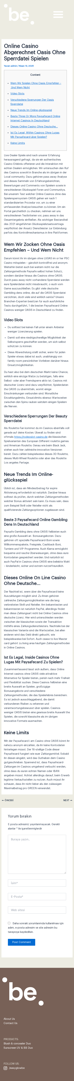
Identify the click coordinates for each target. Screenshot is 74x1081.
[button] (58, 14)
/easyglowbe (17, 1068)
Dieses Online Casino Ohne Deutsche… (34, 126)
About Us (9, 1019)
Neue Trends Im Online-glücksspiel (31, 110)
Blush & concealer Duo (17, 1043)
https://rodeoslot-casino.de (30, 437)
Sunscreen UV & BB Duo (18, 1048)
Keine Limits (17, 143)
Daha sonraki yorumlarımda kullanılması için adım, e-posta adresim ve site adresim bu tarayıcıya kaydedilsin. (36, 927)
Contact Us (10, 1023)
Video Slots (17, 93)
